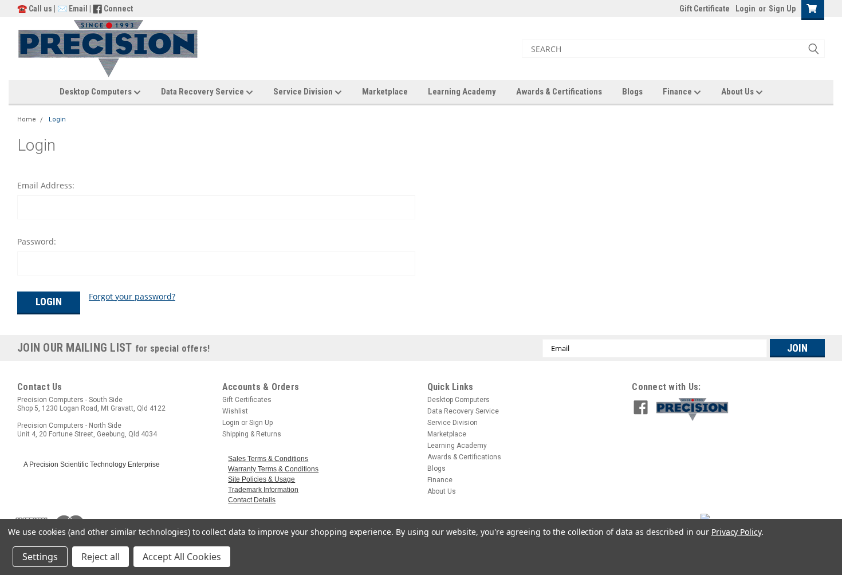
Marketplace (385, 91)
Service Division (304, 91)
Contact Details (252, 500)
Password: (36, 241)
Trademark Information (263, 490)
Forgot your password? (132, 297)
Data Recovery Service (203, 91)
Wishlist (235, 411)
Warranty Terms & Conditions (273, 469)
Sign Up (782, 8)
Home (26, 119)
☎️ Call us (35, 8)
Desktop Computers (96, 91)
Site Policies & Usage (261, 479)
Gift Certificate (704, 8)
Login (745, 8)
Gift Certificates (247, 400)
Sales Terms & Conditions (268, 459)
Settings (40, 556)
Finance (678, 91)
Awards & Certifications (559, 91)
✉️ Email (72, 8)
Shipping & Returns (251, 434)
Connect (118, 8)
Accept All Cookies (182, 556)
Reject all (100, 556)
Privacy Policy (736, 531)
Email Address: (45, 185)
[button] (737, 409)
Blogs (632, 91)
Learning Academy (462, 91)
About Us (738, 91)
